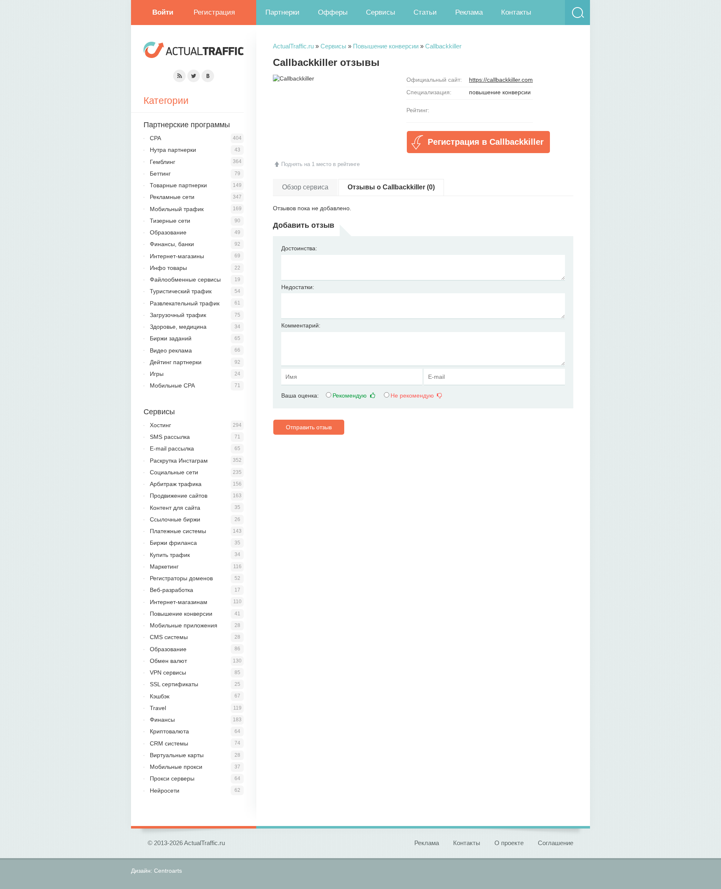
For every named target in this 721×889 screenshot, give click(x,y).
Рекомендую (350, 395)
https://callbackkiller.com (501, 79)
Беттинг (160, 173)
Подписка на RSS (179, 76)
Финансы (162, 719)
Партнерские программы (187, 125)
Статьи (425, 12)
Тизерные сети (170, 220)
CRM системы (169, 743)
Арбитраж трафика (176, 484)
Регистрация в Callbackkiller (486, 141)
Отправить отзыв (309, 427)
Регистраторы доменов (181, 578)
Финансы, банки (172, 244)
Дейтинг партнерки (176, 362)
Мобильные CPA (172, 385)
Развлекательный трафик (184, 303)
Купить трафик (170, 555)
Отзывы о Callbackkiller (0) (391, 187)
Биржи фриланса (173, 542)
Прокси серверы (172, 778)
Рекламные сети (172, 197)
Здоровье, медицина (178, 326)
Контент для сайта (175, 507)
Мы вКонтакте (208, 76)
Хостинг (160, 425)
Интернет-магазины (177, 256)
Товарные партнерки (178, 185)
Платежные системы (178, 531)
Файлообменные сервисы (185, 279)
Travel (158, 708)
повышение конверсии (500, 92)
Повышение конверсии (385, 46)
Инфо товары (168, 267)
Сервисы (380, 12)
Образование (168, 232)
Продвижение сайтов (178, 495)
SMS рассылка (170, 436)
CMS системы (169, 637)
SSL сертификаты (174, 684)
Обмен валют (168, 660)
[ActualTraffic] (194, 51)
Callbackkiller (443, 46)
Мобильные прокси (176, 766)
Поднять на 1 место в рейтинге (320, 164)
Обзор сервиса (305, 187)
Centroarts (168, 870)
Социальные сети (174, 472)
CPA (155, 138)
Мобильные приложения (183, 625)
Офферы (333, 12)
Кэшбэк (159, 696)
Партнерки (282, 12)
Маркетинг (164, 566)
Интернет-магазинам (178, 602)
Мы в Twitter (193, 76)
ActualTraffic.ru (293, 46)
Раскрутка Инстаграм (179, 460)
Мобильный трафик (177, 209)
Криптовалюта (169, 731)
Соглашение (555, 842)
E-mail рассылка (172, 448)
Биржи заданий (171, 338)
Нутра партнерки (173, 149)
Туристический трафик (181, 291)
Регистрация (214, 12)
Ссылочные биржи (175, 519)
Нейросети (164, 790)
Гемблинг (162, 162)
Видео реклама (171, 350)
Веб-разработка (171, 590)
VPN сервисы (168, 672)
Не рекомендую (413, 395)
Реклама (469, 12)
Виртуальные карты (177, 755)
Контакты (516, 12)
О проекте (509, 842)
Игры (157, 373)
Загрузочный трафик (178, 315)
